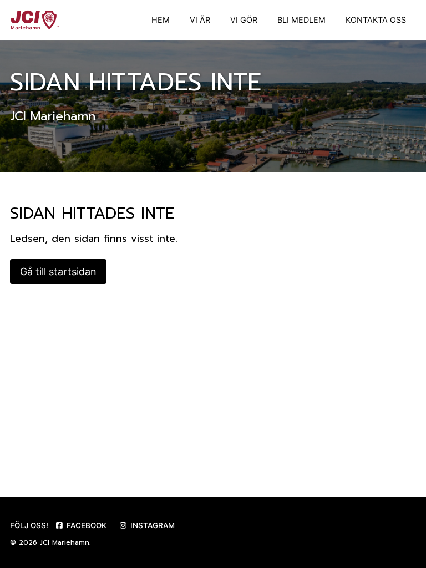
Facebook (85, 525)
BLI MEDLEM (301, 19)
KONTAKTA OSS (376, 19)
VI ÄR (200, 19)
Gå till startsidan (58, 271)
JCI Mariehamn (64, 542)
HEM (160, 19)
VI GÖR (243, 19)
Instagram (151, 525)
